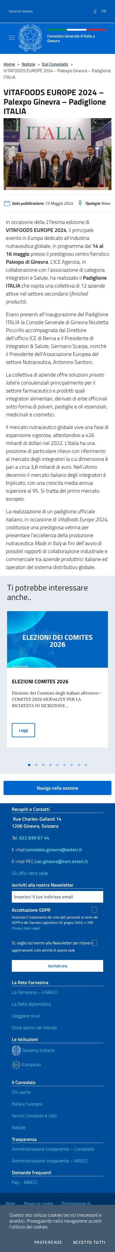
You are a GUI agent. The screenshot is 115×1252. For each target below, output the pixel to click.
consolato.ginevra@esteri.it (54, 849)
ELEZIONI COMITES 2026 (40, 681)
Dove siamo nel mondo (34, 1027)
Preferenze (48, 1242)
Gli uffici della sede (30, 873)
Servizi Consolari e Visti (34, 1115)
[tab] (29, 765)
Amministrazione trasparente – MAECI (50, 1160)
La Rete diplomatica (31, 1003)
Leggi (27, 730)
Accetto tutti (89, 1242)
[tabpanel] (57, 685)
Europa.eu (31, 1064)
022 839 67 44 (34, 837)
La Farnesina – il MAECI (35, 992)
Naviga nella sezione (57, 787)
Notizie (28, 64)
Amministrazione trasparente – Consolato (53, 1148)
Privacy (17, 928)
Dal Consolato (55, 64)
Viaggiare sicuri (26, 1015)
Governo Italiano (21, 11)
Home (9, 64)
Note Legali (32, 928)
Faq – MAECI (24, 1182)
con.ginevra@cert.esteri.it (61, 861)
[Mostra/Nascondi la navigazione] (11, 37)
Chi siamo (21, 1092)
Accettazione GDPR (31, 909)
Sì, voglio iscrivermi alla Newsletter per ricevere (52, 943)
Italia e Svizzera (27, 1103)
